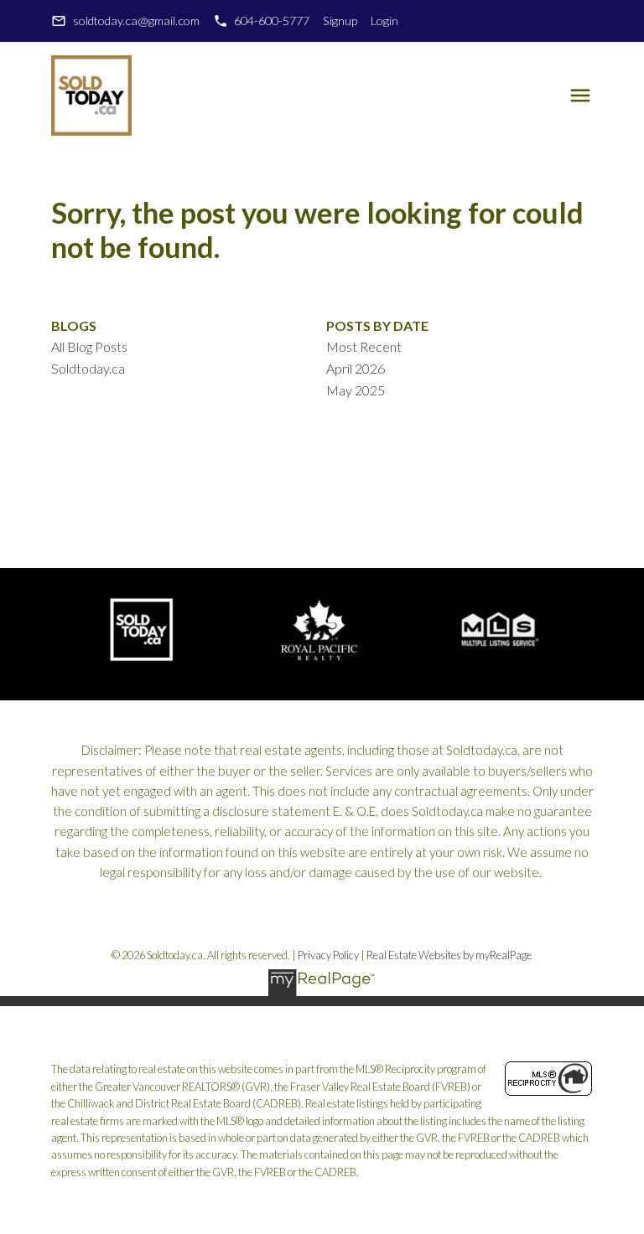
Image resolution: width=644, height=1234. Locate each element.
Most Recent (364, 346)
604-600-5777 (271, 20)
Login (384, 20)
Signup (340, 20)
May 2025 (355, 390)
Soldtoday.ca (88, 368)
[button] (125, 20)
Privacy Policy (328, 955)
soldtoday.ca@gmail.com (136, 20)
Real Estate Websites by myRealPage (449, 955)
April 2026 (355, 368)
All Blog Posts (89, 346)
